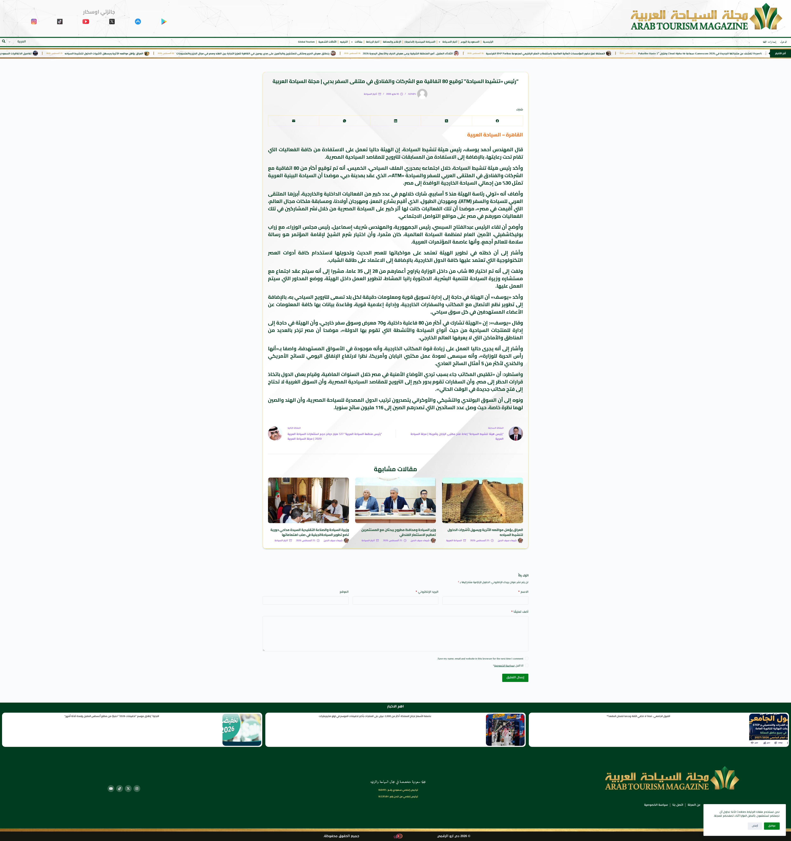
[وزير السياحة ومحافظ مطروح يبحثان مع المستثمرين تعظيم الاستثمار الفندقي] (395, 500)
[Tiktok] (119, 788)
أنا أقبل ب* (508, 666)
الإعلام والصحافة (392, 42)
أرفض (755, 826)
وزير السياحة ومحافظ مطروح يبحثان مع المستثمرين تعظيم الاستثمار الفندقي (398, 532)
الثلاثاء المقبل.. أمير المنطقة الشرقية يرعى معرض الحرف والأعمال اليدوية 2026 (448, 54)
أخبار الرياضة (372, 42)
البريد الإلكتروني (427, 592)
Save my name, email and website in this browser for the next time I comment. (480, 659)
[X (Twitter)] (446, 121)
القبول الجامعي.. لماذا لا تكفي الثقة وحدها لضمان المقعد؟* (638, 716)
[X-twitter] (128, 788)
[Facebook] (497, 121)
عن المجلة (694, 805)
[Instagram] (136, 788)
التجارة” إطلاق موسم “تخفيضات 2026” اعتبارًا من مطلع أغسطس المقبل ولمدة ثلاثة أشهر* (111, 716)
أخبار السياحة (449, 42)
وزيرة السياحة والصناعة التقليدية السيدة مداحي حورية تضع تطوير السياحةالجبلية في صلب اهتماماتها (309, 532)
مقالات (358, 42)
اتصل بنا (677, 805)
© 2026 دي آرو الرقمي (453, 836)
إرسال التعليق (515, 677)
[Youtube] (111, 788)
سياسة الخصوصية (504, 666)
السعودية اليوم (470, 42)
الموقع (344, 592)
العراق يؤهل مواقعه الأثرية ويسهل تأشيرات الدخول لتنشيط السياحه (144, 54)
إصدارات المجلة (769, 42)
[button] (3, 41)
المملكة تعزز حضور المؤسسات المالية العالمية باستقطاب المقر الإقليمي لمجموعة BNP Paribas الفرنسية (585, 54)
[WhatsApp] (344, 121)
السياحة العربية (454, 541)
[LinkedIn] (395, 121)
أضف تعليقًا (519, 612)
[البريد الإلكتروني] (293, 121)
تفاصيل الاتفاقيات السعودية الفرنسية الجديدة (45, 54)
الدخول (783, 42)
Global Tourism (306, 42)
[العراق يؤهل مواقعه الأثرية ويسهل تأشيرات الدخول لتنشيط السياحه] (482, 500)
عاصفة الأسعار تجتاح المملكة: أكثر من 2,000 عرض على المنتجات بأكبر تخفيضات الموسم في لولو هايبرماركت (375, 716)
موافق (772, 826)
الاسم (523, 592)
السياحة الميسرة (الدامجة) (420, 42)
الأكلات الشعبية (327, 42)
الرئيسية (488, 42)
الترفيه (344, 42)
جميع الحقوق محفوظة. (341, 836)
